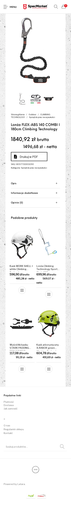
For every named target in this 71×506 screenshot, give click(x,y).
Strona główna (18, 114)
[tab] (35, 183)
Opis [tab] (13, 183)
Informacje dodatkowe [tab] (24, 193)
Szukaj (62, 446)
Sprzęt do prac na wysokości (42, 117)
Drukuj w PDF (29, 157)
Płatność (9, 401)
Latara (21, 484)
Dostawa (9, 405)
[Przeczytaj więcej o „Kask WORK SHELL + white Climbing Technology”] (22, 290)
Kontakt (8, 433)
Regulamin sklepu (14, 429)
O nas (7, 425)
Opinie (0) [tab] (17, 203)
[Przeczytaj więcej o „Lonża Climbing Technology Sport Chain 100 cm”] (48, 294)
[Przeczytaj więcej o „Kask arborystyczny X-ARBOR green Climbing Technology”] (48, 369)
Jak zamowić (10, 408)
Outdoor (32, 114)
